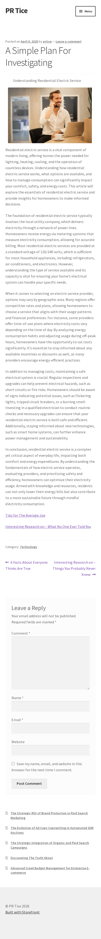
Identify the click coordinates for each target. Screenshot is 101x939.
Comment (21, 633)
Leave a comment (69, 41)
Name (17, 697)
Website (18, 741)
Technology (28, 547)
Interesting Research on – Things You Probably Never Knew (74, 568)
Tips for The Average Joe (25, 515)
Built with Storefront (22, 912)
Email (17, 719)
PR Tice (16, 10)
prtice (47, 41)
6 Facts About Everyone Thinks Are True (26, 565)
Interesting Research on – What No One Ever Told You (48, 526)
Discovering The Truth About (32, 858)
